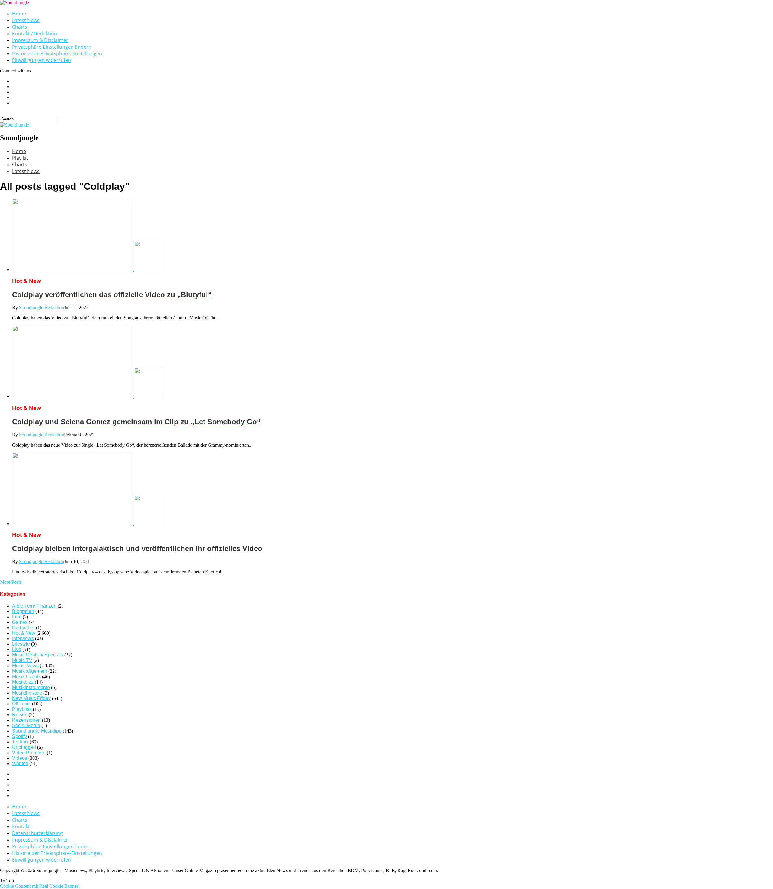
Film (16, 616)
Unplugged (24, 747)
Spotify (19, 736)
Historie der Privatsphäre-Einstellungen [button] (57, 53)
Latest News (26, 20)
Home (19, 13)
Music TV (22, 660)
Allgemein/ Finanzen (34, 605)
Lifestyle (21, 644)
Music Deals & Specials (37, 654)
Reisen (19, 714)
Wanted (20, 763)
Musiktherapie (27, 692)
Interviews (23, 638)
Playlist (20, 158)
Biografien (23, 611)
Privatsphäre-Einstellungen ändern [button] (51, 46)
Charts (19, 27)
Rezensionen (26, 720)
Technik (20, 741)
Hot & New (23, 633)
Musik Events (26, 676)
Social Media (26, 725)
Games (19, 622)
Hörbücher (23, 627)
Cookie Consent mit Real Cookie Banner (39, 886)
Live (16, 649)
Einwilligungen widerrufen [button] (41, 60)
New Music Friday (31, 698)
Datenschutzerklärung (37, 833)
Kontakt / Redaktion (34, 33)
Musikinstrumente (31, 687)
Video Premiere (29, 752)
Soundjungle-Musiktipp (37, 730)
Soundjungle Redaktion (41, 307)
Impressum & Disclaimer (40, 40)
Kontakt (21, 826)
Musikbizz (23, 682)
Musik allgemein (29, 671)
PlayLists (22, 709)
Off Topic (21, 703)
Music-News (25, 665)
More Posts (10, 582)
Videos (19, 758)
